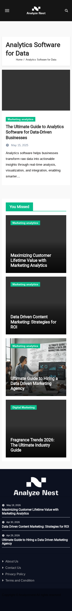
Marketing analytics (20, 119)
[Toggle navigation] (7, 10)
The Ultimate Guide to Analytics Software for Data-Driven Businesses (35, 132)
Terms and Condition (19, 580)
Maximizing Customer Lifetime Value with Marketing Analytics (31, 260)
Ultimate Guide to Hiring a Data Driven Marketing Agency (34, 383)
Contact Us (13, 567)
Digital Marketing (23, 407)
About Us (11, 561)
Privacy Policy (15, 574)
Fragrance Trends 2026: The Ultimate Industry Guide (32, 444)
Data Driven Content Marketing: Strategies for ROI (33, 321)
